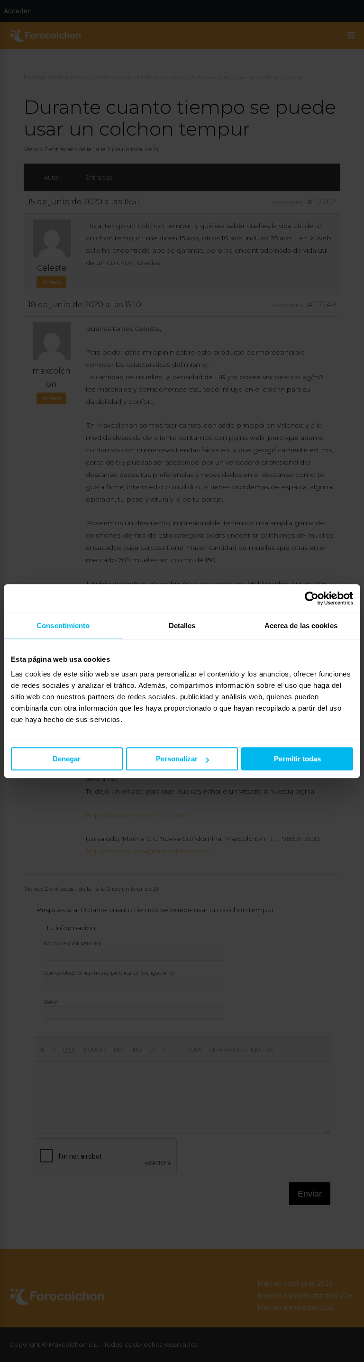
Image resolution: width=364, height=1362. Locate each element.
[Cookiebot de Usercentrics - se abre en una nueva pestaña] (311, 598)
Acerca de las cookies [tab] (300, 626)
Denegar (67, 759)
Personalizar (177, 759)
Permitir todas (297, 759)
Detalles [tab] (182, 626)
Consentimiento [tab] (63, 626)
